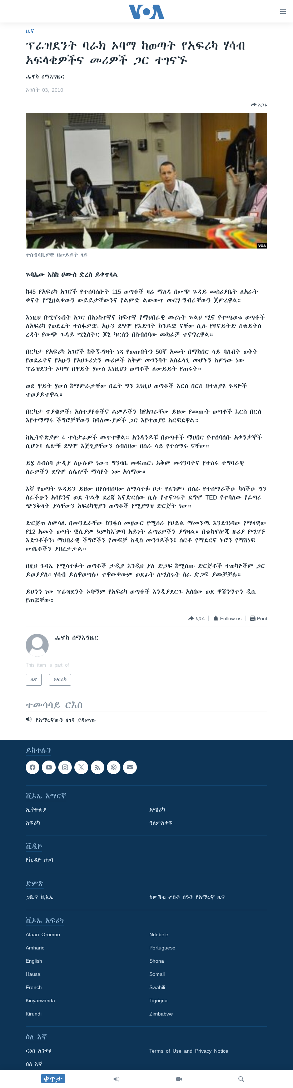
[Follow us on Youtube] (48, 767)
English (34, 961)
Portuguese (162, 947)
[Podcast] (113, 767)
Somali (157, 974)
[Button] (259, 104)
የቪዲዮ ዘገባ (39, 860)
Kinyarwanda (40, 1000)
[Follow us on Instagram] (65, 767)
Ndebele (158, 934)
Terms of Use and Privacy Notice (188, 1051)
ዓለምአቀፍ (161, 823)
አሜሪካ (157, 810)
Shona (156, 961)
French (34, 987)
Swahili (157, 987)
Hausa (33, 974)
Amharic (35, 947)
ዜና (30, 31)
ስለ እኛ (34, 1064)
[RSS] (97, 767)
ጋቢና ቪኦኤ (39, 897)
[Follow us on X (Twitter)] (81, 767)
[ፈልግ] (241, 1079)
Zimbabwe (161, 1014)
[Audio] (116, 1079)
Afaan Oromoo (43, 934)
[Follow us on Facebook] (32, 767)
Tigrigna (158, 1000)
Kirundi (33, 1014)
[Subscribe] (129, 767)
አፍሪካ (33, 823)
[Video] (179, 1079)
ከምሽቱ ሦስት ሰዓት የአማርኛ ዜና (187, 897)
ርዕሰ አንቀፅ (38, 1051)
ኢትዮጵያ (36, 810)
